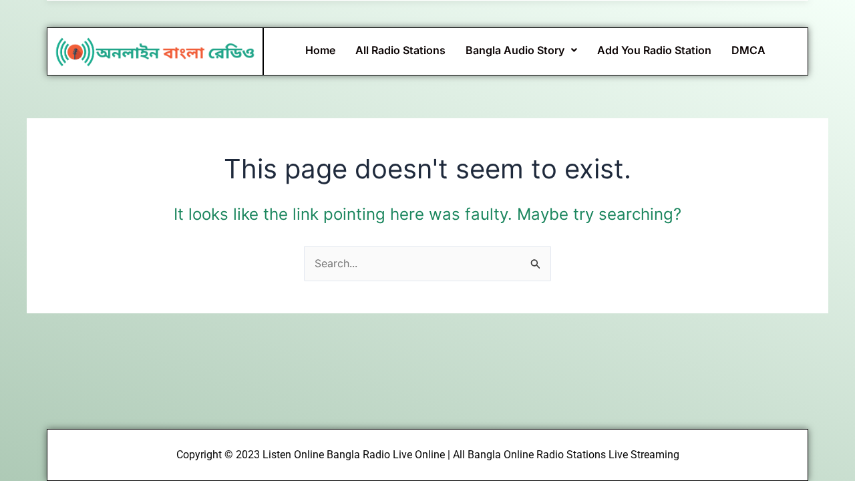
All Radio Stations (400, 50)
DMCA (748, 50)
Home (320, 50)
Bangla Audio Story (515, 50)
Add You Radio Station (654, 50)
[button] (521, 50)
